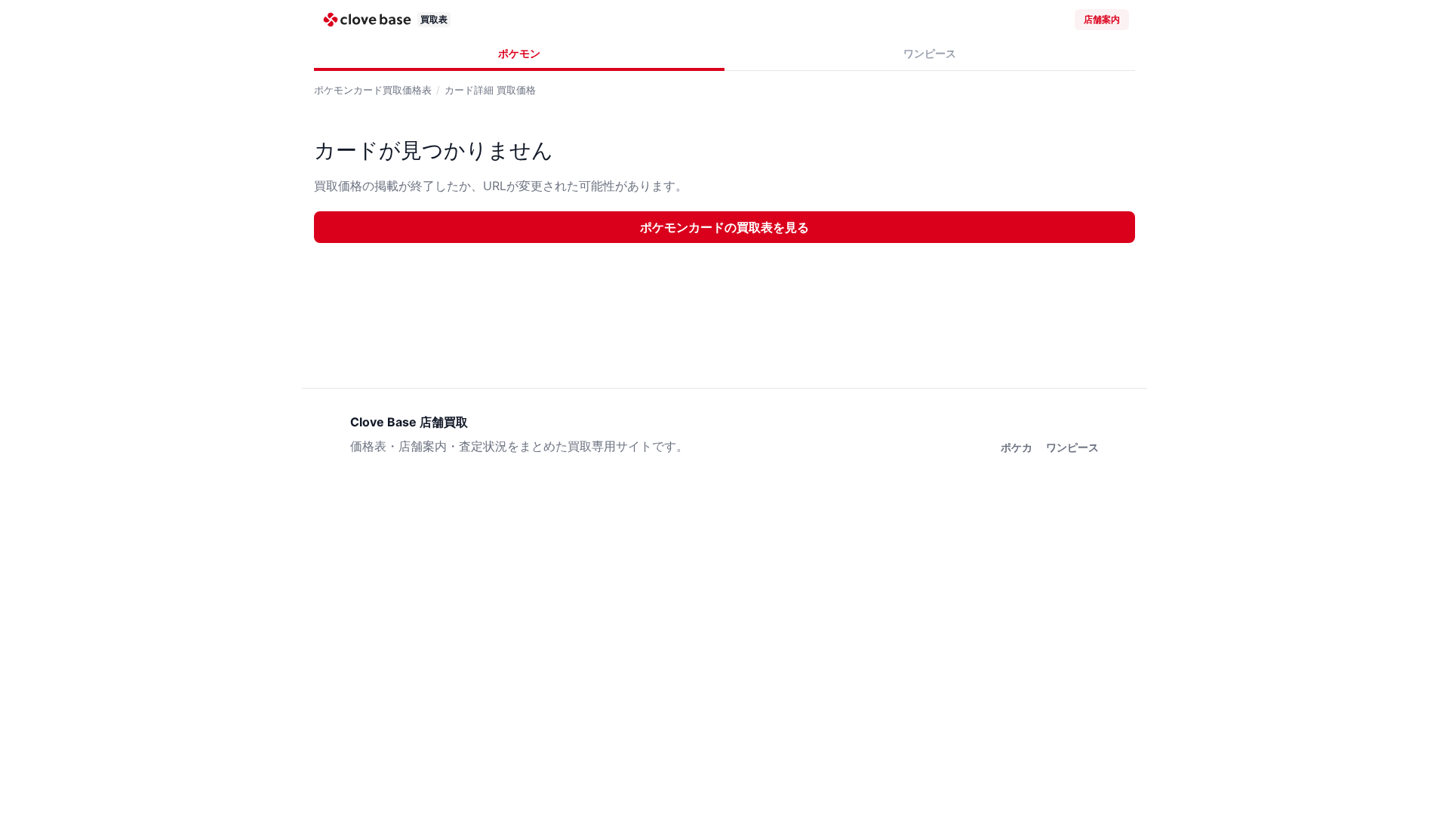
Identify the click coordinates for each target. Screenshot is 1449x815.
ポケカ (1016, 447)
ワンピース (929, 53)
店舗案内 (1102, 19)
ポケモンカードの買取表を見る (724, 227)
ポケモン (519, 53)
